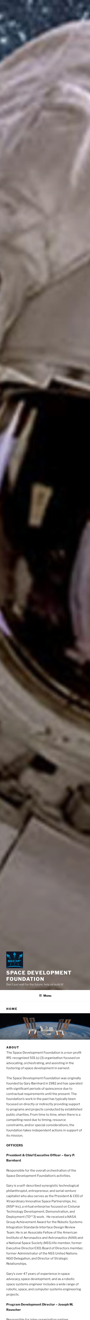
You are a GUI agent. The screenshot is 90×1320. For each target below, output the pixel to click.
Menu (47, 995)
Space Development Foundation (39, 976)
